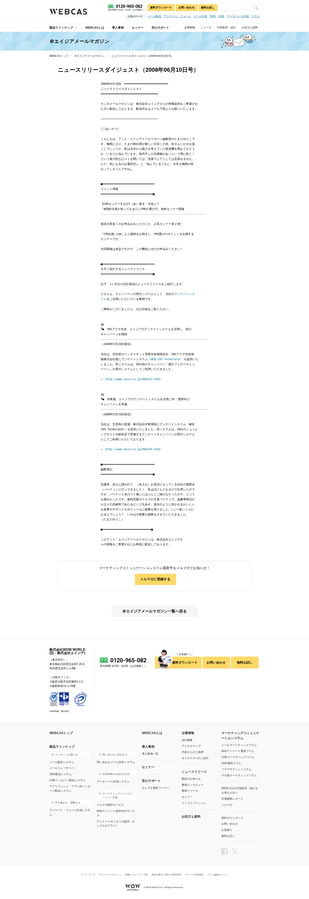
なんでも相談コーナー (155, 787)
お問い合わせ (186, 7)
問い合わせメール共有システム (116, 762)
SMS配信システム (60, 774)
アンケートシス (184, 294)
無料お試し (208, 7)
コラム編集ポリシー (217, 875)
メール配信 (154, 16)
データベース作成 (238, 16)
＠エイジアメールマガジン (89, 55)
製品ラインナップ (61, 27)
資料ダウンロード (161, 7)
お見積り (226, 829)
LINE (221, 16)
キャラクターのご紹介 (195, 758)
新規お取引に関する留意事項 (167, 875)
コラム (255, 16)
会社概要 (187, 740)
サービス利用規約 (194, 875)
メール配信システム (61, 762)
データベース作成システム (113, 781)
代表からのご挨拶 (192, 752)
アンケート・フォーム (177, 16)
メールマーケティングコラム (239, 745)
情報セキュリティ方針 (136, 875)
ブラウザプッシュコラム (236, 769)
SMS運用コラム (231, 763)
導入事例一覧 (150, 753)
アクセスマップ (191, 746)
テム (104, 299)
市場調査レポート (232, 798)
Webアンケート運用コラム (237, 751)
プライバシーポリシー (109, 875)
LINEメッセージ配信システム (67, 780)
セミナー (187, 796)
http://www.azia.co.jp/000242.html (133, 379)
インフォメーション (194, 803)
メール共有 (200, 16)
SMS (213, 16)
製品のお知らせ (191, 778)
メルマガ (226, 804)
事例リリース (190, 790)
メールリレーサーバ (61, 768)
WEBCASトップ (58, 55)
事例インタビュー (192, 784)
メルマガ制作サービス (110, 804)
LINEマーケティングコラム (238, 757)
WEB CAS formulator (166, 359)
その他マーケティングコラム (239, 775)
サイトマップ (88, 875)
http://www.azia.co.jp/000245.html (133, 449)
